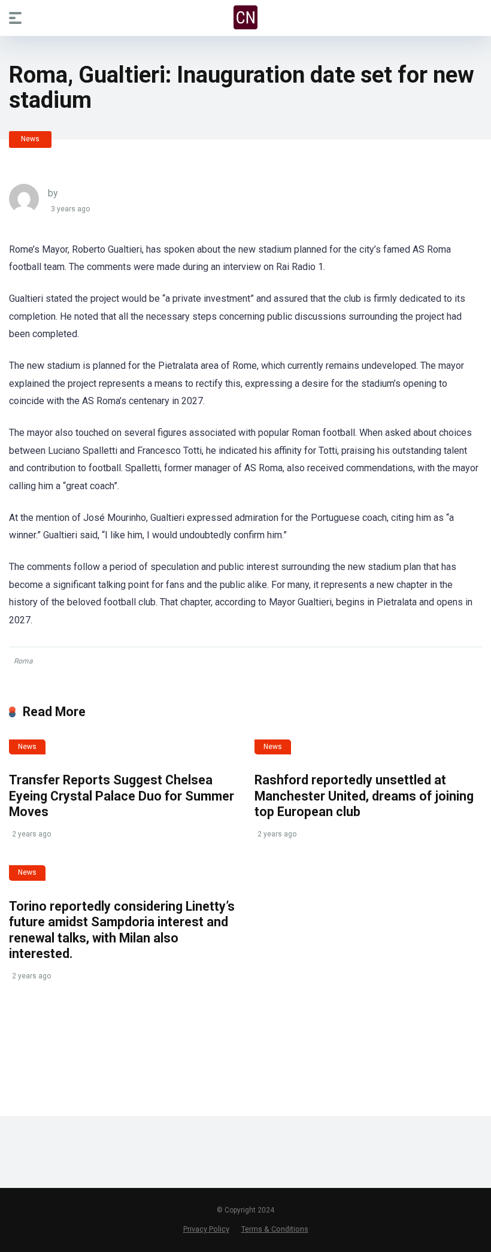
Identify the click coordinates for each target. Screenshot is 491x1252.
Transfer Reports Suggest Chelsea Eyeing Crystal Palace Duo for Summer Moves (121, 795)
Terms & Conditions (274, 1228)
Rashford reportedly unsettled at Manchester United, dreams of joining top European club (364, 795)
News (30, 139)
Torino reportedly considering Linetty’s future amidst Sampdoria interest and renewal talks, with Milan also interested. (122, 930)
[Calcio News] (245, 17)
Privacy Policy (206, 1228)
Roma (23, 661)
